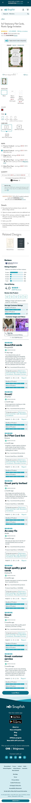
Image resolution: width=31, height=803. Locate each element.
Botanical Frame (10, 249)
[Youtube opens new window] (21, 757)
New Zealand (15, 770)
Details (15, 36)
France (14, 766)
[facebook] (7, 757)
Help (15, 735)
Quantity (4, 172)
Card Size (4, 123)
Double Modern (21, 249)
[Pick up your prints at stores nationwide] (8, 748)
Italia (24, 766)
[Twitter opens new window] (25, 757)
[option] (4, 81)
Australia (24, 768)
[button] (2, 9)
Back (3, 19)
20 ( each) (13, 175)
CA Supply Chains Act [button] (15, 785)
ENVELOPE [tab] (21, 45)
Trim (2, 114)
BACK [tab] (14, 45)
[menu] (25, 75)
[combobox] (15, 13)
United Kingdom (7, 768)
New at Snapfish (15, 730)
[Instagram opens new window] (11, 757)
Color (3, 107)
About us (15, 727)
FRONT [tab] (9, 45)
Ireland (20, 766)
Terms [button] (15, 777)
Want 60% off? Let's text (15, 740)
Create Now (15, 801)
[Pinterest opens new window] (16, 757)
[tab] (17, 74)
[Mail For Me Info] (8, 190)
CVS (4, 163)
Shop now (18, 3)
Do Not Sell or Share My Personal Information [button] (15, 791)
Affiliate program (15, 738)
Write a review (22, 31)
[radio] (2, 110)
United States (17, 768)
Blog (15, 732)
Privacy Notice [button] (15, 780)
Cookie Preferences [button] (15, 782)
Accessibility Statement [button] (15, 788)
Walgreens (25, 161)
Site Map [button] (15, 774)
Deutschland (7, 766)
